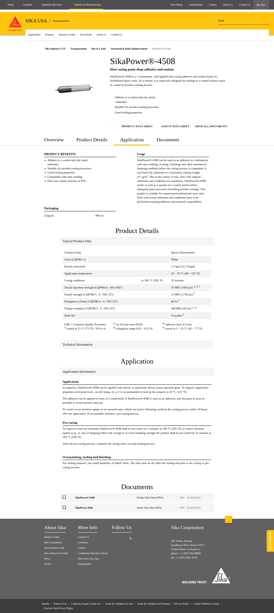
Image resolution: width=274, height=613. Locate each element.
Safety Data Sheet (175, 126)
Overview (54, 139)
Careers (81, 547)
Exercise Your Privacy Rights (59, 608)
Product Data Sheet (137, 126)
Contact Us (83, 537)
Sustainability (84, 564)
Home (11, 4)
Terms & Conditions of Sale (119, 603)
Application (132, 139)
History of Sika (51, 537)
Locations (83, 542)
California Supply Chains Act (86, 603)
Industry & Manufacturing (87, 4)
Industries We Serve (52, 4)
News (47, 558)
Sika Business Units (54, 547)
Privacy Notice (181, 603)
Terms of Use (60, 603)
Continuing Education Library (93, 553)
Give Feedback (270, 541)
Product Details (91, 139)
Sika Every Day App (88, 558)
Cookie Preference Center (206, 603)
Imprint (45, 603)
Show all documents (211, 126)
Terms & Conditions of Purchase (153, 603)
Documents (168, 139)
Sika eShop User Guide (56, 553)
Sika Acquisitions (53, 542)
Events (47, 564)
